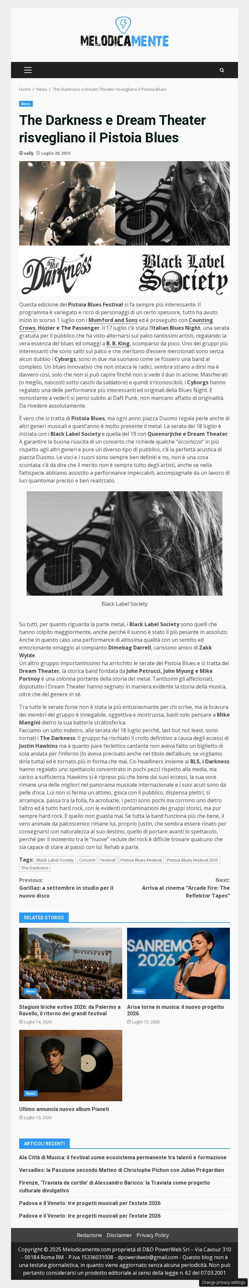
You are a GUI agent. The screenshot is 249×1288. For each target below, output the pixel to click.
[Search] (222, 70)
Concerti (87, 860)
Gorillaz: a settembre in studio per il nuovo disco (66, 888)
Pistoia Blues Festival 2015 (192, 860)
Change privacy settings (223, 1282)
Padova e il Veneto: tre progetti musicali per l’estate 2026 (89, 1203)
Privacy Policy (152, 1235)
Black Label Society (55, 860)
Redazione (89, 1235)
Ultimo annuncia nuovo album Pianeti (70, 1065)
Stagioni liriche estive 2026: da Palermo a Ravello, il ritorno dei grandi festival (70, 963)
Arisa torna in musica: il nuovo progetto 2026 (178, 963)
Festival (108, 860)
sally (29, 153)
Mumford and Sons (113, 320)
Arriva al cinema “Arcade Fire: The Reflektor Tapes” (186, 888)
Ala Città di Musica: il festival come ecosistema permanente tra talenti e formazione (123, 1157)
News (26, 103)
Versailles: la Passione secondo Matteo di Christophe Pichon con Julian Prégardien (121, 1170)
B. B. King (118, 343)
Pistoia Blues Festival (141, 860)
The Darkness (35, 868)
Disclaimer (119, 1235)
